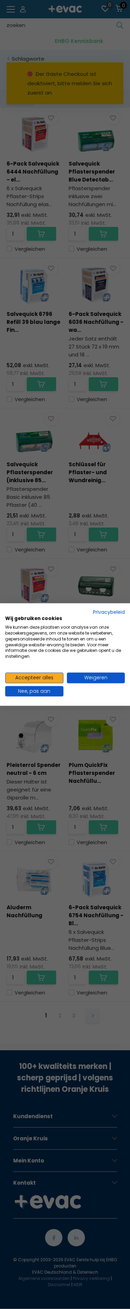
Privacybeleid (109, 612)
